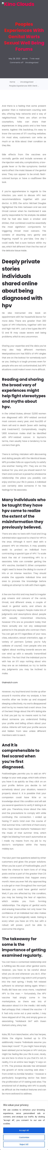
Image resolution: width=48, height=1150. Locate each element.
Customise (24, 1137)
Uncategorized (31, 62)
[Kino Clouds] (18, 4)
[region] (24, 1125)
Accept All (24, 1130)
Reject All (24, 1144)
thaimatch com (10, 682)
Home (12, 82)
